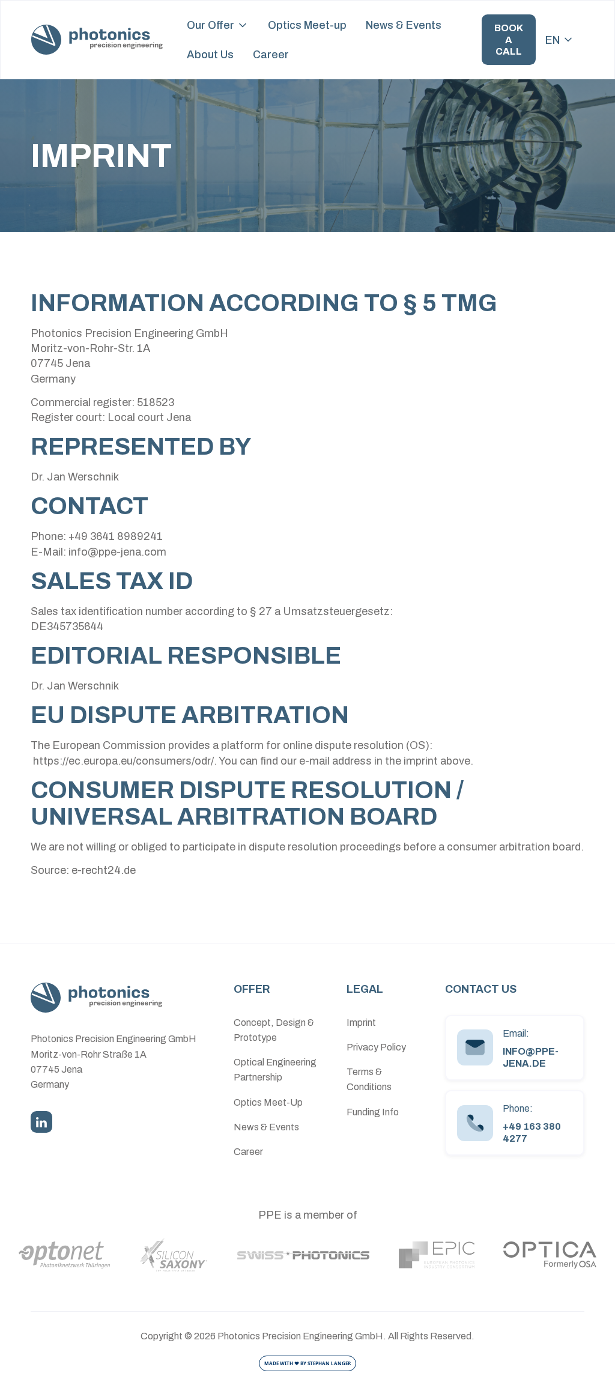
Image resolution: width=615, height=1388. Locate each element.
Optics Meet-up (307, 25)
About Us (210, 54)
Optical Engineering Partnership (275, 1070)
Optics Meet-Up (268, 1102)
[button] (217, 25)
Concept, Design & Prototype (274, 1030)
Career (271, 54)
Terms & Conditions (369, 1079)
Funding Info (373, 1112)
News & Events (403, 25)
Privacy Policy (376, 1047)
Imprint (361, 1022)
